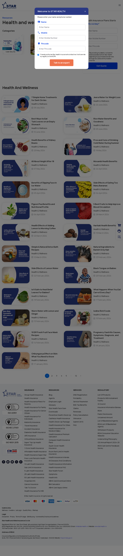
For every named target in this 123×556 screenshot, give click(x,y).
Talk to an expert (62, 62)
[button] (85, 11)
